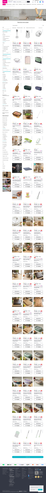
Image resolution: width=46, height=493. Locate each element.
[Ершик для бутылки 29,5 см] (28, 434)
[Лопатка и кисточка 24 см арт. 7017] (38, 434)
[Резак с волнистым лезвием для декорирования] (17, 434)
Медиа (22, 478)
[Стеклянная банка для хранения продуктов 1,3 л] (38, 221)
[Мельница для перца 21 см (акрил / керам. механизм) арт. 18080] (17, 34)
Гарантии (16, 470)
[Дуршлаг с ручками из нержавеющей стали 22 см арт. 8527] (17, 60)
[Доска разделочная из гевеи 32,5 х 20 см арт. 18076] (38, 302)
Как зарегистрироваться (5, 469)
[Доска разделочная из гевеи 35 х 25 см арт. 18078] (17, 302)
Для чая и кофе (34, 4)
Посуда (17, 4)
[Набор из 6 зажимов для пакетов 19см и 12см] (28, 195)
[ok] (37, 469)
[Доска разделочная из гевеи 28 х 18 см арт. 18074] (28, 329)
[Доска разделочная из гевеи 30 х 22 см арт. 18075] (17, 329)
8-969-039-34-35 (12, 484)
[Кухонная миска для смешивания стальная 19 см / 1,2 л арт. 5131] (28, 115)
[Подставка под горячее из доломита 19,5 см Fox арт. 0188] (38, 34)
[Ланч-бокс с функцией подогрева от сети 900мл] (38, 87)
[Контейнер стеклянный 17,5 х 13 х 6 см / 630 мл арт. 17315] (38, 141)
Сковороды (20, 4)
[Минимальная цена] (4, 29)
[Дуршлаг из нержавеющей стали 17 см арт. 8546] (28, 248)
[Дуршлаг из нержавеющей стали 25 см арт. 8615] (17, 248)
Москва (33, 0)
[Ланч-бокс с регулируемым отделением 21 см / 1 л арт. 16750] (28, 408)
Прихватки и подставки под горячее (30, 27)
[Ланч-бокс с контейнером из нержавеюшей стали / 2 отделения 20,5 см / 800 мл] (28, 355)
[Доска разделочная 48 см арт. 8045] (17, 87)
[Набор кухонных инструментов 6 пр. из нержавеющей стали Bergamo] (17, 168)
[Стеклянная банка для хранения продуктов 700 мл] (28, 221)
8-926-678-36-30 (12, 474)
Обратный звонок (31, 472)
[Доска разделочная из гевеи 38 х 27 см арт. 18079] (38, 275)
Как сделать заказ (5, 470)
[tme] (38, 469)
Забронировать (17, 49)
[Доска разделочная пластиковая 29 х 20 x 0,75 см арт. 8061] (28, 60)
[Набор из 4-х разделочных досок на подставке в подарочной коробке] (38, 60)
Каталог (10, 1)
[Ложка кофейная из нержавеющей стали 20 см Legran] (38, 115)
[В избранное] (21, 30)
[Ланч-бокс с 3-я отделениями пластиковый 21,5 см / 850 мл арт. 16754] (17, 382)
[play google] (25, 491)
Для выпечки (39, 4)
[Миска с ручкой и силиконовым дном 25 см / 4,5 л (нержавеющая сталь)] (38, 248)
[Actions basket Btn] (37, 2)
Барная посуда (14, 27)
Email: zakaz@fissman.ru (31, 473)
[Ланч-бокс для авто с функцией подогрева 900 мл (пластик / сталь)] (28, 87)
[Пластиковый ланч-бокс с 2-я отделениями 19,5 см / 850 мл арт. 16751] (17, 408)
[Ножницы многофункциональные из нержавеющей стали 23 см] (17, 195)
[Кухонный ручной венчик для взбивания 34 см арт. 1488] (38, 195)
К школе (4, 4)
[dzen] (40, 469)
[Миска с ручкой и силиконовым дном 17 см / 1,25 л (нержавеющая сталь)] (28, 275)
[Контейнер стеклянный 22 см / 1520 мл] (17, 115)
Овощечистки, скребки (20, 27)
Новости (23, 470)
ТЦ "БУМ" (11, 481)
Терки (24, 27)
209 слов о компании (24, 469)
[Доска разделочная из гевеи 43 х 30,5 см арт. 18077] (28, 302)
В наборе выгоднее (9, 4)
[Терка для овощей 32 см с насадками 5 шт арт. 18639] (28, 141)
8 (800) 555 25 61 (37, 0)
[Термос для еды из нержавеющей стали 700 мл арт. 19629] (17, 141)
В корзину (17, 51)
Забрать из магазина (10, 0)
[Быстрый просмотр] (31, 32)
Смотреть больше (11, 485)
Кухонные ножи (28, 4)
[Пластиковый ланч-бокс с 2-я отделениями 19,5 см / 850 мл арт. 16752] (38, 382)
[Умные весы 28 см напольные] (28, 168)
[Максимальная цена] (9, 29)
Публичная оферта (24, 476)
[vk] (35, 469)
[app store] (21, 491)
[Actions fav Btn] (35, 2)
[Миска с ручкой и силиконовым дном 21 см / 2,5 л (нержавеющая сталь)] (17, 275)
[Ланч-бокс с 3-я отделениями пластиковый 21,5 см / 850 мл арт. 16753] (28, 382)
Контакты (16, 469)
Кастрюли (24, 4)
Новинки (13, 4)
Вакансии (23, 477)
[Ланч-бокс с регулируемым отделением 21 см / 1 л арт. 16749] (38, 408)
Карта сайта (30, 478)
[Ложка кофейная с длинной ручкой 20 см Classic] (17, 221)
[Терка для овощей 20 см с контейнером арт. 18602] (28, 34)
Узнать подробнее (33, 489)
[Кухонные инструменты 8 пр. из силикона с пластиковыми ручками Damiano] (38, 168)
